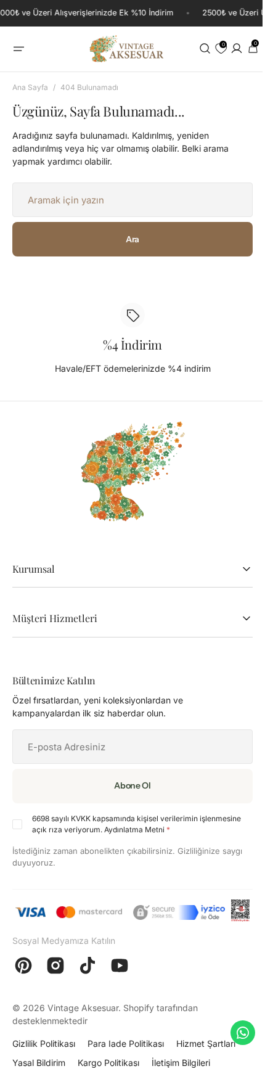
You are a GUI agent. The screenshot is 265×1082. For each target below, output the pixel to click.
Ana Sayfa (30, 87)
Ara (123, 239)
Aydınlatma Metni (177, 829)
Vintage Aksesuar (82, 1028)
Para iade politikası (126, 1064)
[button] (18, 49)
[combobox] (123, 199)
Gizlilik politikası (43, 1064)
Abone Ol (123, 785)
